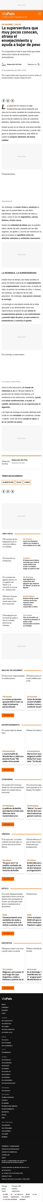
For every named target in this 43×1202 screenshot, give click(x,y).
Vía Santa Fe (6, 1071)
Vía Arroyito (6, 1023)
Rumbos (5, 1137)
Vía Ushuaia (6, 1090)
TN (11, 1194)
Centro (4, 1018)
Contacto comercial (9, 1152)
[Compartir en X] (12, 101)
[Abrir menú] (39, 13)
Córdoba (5, 1007)
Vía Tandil (5, 1026)
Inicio (4, 1004)
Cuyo (3, 1049)
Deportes (5, 1112)
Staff (4, 1158)
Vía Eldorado (7, 1063)
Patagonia (5, 1088)
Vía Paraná (6, 1077)
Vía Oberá (5, 1068)
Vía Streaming (7, 1128)
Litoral (4, 1057)
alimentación (8, 482)
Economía (5, 1103)
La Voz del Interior (10, 1199)
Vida (3, 1118)
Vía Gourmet (7, 24)
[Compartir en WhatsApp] (8, 101)
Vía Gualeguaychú (8, 1083)
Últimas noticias (8, 1097)
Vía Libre (5, 1134)
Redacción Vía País (14, 64)
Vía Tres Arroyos (8, 1029)
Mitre (28, 1194)
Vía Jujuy (5, 1040)
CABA (4, 1013)
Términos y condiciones (10, 1146)
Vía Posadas (6, 1060)
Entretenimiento (8, 1109)
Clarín (5, 1194)
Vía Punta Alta (7, 1032)
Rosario (5, 1010)
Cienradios (15, 1197)
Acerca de (6, 1155)
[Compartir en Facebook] (3, 101)
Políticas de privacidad (10, 1149)
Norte (4, 1037)
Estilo (4, 1115)
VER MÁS (7, 715)
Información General (10, 1106)
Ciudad (5, 1197)
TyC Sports (26, 1197)
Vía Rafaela (6, 1074)
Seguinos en (32, 64)
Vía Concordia (7, 1080)
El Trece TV (19, 1194)
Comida (27, 482)
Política (5, 1100)
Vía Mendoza (6, 1052)
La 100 (34, 1194)
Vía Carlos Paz (7, 1021)
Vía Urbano (6, 1125)
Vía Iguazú (5, 1065)
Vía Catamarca (7, 1045)
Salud (18, 24)
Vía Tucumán (6, 1043)
